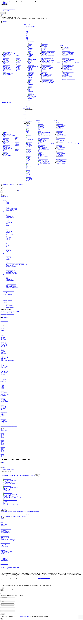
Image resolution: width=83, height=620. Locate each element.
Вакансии (3, 548)
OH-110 (2, 434)
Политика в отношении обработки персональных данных (13, 540)
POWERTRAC (4, 389)
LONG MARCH (4, 371)
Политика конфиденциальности (8, 539)
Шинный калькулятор (5, 555)
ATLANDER (3, 341)
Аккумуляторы (9, 222)
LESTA (2, 365)
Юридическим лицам (5, 543)
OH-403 (2, 451)
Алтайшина (3, 423)
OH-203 (2, 441)
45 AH (27, 31)
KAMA (2, 370)
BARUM (2, 352)
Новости (2, 554)
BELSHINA (3, 343)
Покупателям (3, 530)
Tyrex (2, 416)
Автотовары (8, 256)
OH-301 (2, 442)
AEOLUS (3, 337)
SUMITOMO (3, 379)
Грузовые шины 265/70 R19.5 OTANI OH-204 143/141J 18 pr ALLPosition (18, 475)
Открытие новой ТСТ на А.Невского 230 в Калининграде (13, 516)
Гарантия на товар (5, 536)
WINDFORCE (4, 420)
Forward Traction (4, 401)
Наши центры (4, 5)
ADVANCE (3, 339)
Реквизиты (3, 550)
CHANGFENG (4, 345)
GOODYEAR (4, 353)
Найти (2, 590)
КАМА (2, 385)
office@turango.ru (5, 317)
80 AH (27, 39)
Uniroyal (2, 417)
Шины (7, 202)
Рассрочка (3, 538)
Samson (2, 387)
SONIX (2, 391)
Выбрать (2, 614)
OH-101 (2, 429)
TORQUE (3, 415)
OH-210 (2, 450)
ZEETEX (3, 422)
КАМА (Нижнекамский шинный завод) (9, 426)
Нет (3, 587)
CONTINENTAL (4, 357)
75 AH (27, 38)
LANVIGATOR (4, 372)
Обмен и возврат (4, 534)
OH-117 (2, 455)
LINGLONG (3, 367)
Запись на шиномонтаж (6, 102)
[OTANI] (3, 467)
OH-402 (2, 449)
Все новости (3, 509)
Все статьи (3, 518)
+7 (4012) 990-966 (4, 3)
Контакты (3, 547)
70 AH (27, 35)
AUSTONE (3, 350)
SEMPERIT (3, 414)
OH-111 (2, 435)
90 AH (27, 40)
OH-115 (2, 437)
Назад (7, 201)
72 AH (27, 37)
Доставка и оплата (5, 533)
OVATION (3, 410)
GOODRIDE (3, 368)
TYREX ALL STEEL (5, 394)
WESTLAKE (3, 419)
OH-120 (2, 444)
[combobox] (8, 597)
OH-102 (2, 456)
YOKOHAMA (4, 421)
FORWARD (3, 400)
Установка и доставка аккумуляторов (30, 28)
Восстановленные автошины (7, 403)
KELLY (2, 362)
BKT (2, 364)
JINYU (2, 359)
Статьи (2, 553)
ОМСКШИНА (4, 399)
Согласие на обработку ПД (6, 541)
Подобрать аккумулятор (31, 26)
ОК (1, 618)
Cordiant (2, 386)
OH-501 (2, 452)
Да (1, 587)
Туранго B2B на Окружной (9, 9)
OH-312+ (3, 447)
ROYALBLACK (4, 393)
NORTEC (3, 382)
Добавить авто (4, 19)
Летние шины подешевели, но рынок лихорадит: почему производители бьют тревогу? (20, 511)
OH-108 (2, 433)
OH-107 (2, 431)
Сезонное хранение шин (6, 519)
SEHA (2, 378)
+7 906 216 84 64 (4, 321)
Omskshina (3, 408)
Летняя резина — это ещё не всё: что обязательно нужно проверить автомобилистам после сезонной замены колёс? (26, 513)
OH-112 (2, 436)
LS (1, 373)
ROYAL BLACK (4, 392)
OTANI (2, 384)
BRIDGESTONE (4, 356)
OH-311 (2, 445)
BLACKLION (4, 344)
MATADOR (3, 406)
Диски (7, 214)
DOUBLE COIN (4, 366)
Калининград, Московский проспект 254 (10, 311)
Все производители (30, 41)
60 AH (27, 32)
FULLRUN (3, 351)
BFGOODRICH (4, 355)
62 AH (27, 33)
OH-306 (2, 443)
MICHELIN (3, 407)
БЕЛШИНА (3, 424)
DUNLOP (3, 346)
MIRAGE (3, 375)
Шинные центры (4, 546)
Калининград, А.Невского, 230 (7, 314)
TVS (2, 396)
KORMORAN (4, 363)
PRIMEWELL (4, 412)
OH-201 (2, 440)
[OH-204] (3, 462)
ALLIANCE (3, 342)
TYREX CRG (4, 395)
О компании (3, 544)
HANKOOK (3, 358)
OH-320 (2, 448)
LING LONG (3, 377)
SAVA (2, 413)
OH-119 (2, 438)
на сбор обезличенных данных (23, 616)
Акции (2, 526)
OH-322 (2, 454)
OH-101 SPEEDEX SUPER (6, 430)
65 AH (27, 34)
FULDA (2, 349)
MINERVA (3, 374)
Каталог (2, 520)
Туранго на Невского (7, 10)
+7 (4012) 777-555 (4, 2)
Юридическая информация (6, 551)
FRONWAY (3, 348)
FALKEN (3, 398)
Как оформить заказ (5, 531)
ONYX (2, 409)
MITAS (2, 380)
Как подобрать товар (5, 532)
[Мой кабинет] (1, 186)
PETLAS (2, 388)
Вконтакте (7, 325)
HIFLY (2, 405)
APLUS (2, 338)
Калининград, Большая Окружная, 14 (9, 312)
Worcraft (2, 402)
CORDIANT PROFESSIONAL (7, 360)
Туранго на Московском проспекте (11, 7)
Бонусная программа (5, 537)
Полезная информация (6, 552)
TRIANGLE (3, 381)
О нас (2, 545)
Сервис (7, 278)
